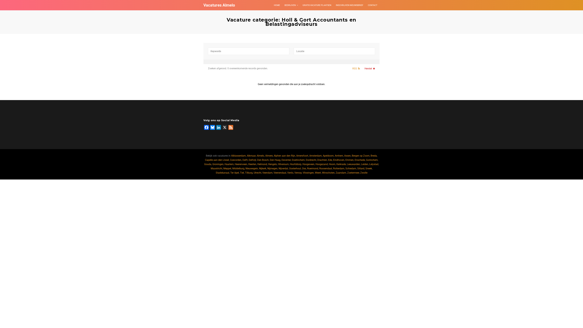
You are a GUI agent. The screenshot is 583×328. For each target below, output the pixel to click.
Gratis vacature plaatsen (317, 5)
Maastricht (216, 168)
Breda (374, 155)
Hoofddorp (295, 164)
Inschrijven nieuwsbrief (349, 5)
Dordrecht (311, 160)
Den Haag (275, 160)
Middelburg (238, 168)
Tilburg (249, 172)
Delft (245, 160)
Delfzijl (252, 160)
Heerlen (252, 164)
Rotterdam (338, 168)
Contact (372, 5)
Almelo (260, 155)
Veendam (267, 172)
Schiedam (350, 168)
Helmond (262, 164)
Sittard (360, 168)
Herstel (368, 68)
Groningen (217, 164)
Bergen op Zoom (361, 155)
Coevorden (235, 160)
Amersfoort (302, 155)
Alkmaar (251, 155)
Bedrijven (290, 5)
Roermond (312, 168)
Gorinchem (372, 160)
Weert (318, 172)
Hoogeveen (308, 164)
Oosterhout (295, 168)
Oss (304, 168)
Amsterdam (315, 155)
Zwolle (363, 172)
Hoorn (332, 164)
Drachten (322, 160)
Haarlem (229, 164)
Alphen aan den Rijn (284, 155)
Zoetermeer (353, 172)
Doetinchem (298, 160)
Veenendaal (280, 172)
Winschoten (328, 172)
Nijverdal (283, 168)
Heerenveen (241, 164)
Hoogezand (321, 164)
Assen (347, 155)
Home (277, 5)
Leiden (364, 164)
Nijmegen (272, 168)
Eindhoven (338, 160)
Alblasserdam (238, 155)
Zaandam (341, 172)
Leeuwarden (353, 164)
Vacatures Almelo (219, 5)
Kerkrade (341, 164)
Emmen (349, 160)
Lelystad (373, 164)
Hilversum (283, 164)
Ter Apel (234, 172)
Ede (330, 160)
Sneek (368, 168)
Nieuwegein (251, 168)
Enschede (360, 160)
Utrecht (257, 172)
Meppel (227, 168)
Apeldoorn (328, 155)
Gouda (207, 164)
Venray (298, 172)
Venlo (290, 172)
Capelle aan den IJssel (217, 160)
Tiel (242, 172)
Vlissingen (308, 172)
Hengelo (272, 164)
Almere (269, 155)
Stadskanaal (222, 172)
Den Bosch (263, 160)
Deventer (286, 160)
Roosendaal (325, 168)
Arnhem (339, 155)
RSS (354, 68)
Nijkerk (262, 168)
